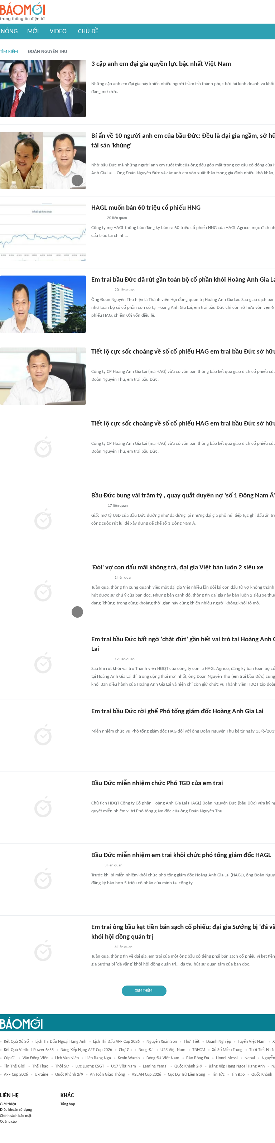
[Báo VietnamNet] (97, 506)
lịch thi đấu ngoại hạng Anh (60, 1042)
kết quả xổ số (16, 1042)
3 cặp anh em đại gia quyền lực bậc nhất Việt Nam (161, 64)
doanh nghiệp (218, 1042)
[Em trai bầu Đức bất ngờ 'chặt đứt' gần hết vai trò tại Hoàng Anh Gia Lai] (43, 663)
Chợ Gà (125, 1050)
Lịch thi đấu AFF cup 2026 (116, 1042)
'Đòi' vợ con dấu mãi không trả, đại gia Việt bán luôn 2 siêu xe (177, 567)
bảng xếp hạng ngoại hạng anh (237, 1066)
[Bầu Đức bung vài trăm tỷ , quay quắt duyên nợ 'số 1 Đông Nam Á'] (43, 520)
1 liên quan (123, 578)
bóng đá (146, 1050)
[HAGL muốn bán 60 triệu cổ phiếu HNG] (43, 232)
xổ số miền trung (227, 1050)
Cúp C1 (10, 1058)
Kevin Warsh (129, 1058)
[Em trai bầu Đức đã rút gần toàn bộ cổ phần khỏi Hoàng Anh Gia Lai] (43, 304)
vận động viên (35, 1058)
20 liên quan (117, 218)
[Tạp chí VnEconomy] (97, 219)
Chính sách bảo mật (16, 1116)
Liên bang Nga (98, 1058)
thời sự (62, 1066)
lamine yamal (155, 1066)
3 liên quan (113, 865)
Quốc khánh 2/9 (69, 1075)
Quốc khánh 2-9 (188, 1066)
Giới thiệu (8, 1104)
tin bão (238, 1075)
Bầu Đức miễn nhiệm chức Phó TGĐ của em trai (157, 783)
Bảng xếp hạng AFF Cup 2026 (86, 1050)
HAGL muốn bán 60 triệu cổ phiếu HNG (146, 208)
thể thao (40, 1066)
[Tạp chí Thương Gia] (96, 794)
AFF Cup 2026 (16, 1075)
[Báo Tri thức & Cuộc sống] (99, 75)
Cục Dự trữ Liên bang (186, 1075)
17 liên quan (118, 506)
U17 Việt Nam (123, 1066)
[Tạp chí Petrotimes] (100, 290)
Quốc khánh (261, 1075)
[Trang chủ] (22, 12)
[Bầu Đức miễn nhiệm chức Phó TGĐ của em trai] (43, 807)
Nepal (250, 1058)
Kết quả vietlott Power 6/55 (29, 1050)
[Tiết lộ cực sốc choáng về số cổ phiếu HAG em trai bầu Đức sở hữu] (43, 376)
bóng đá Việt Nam (162, 1058)
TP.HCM (198, 1050)
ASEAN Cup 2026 (146, 1075)
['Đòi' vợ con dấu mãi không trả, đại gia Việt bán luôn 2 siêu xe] (43, 592)
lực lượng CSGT (90, 1066)
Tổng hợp (68, 1104)
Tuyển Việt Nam (252, 1042)
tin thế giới (14, 1066)
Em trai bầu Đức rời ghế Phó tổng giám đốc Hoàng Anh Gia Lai (177, 711)
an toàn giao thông (107, 1075)
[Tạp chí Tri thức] (95, 866)
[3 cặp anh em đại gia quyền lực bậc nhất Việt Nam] (43, 88)
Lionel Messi (227, 1058)
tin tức (218, 1075)
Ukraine (41, 1075)
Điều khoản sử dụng (16, 1110)
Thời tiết (191, 1042)
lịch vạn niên (67, 1058)
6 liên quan (123, 947)
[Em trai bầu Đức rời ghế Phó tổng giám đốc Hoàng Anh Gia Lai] (43, 735)
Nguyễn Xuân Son (161, 1042)
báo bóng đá (197, 1058)
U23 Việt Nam (172, 1050)
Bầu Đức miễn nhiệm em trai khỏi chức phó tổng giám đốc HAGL (181, 855)
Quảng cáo (8, 1122)
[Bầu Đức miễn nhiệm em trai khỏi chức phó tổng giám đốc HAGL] (43, 879)
